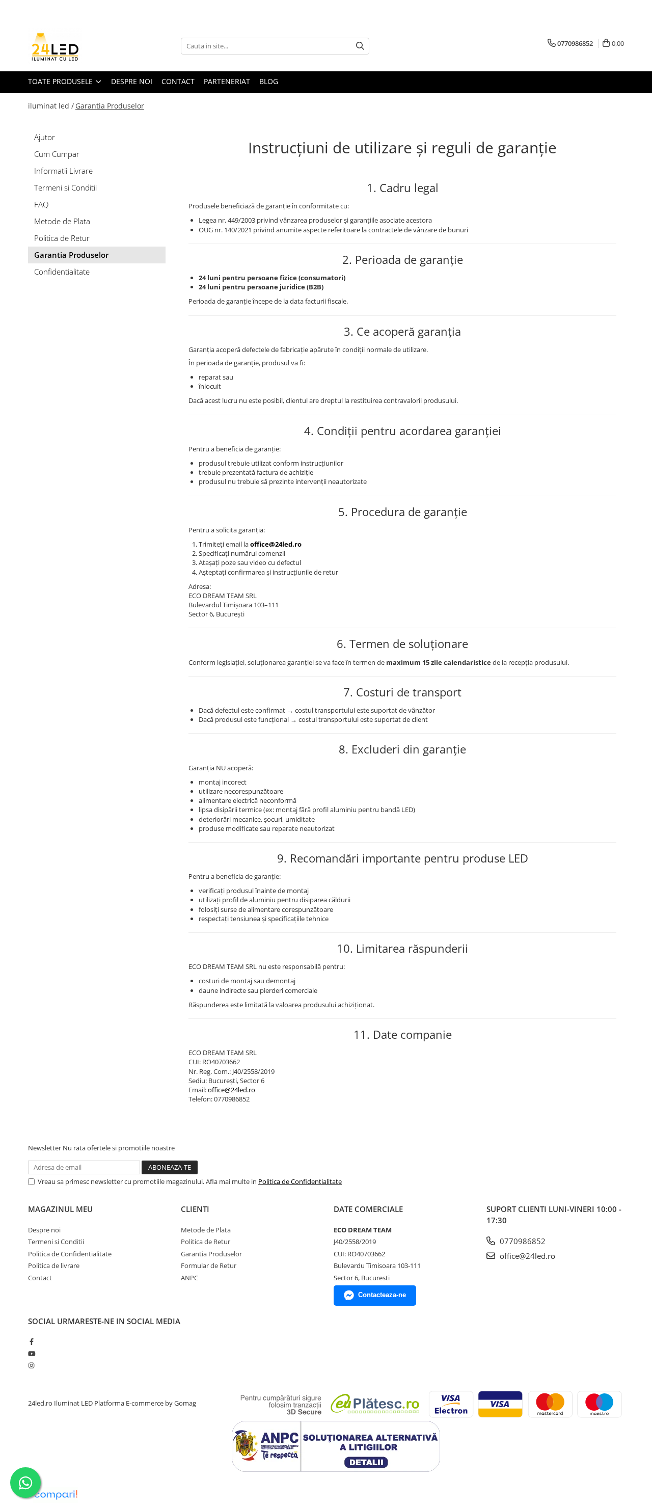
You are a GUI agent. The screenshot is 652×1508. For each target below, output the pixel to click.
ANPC (189, 1277)
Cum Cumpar (56, 154)
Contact (178, 81)
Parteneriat (227, 81)
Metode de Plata (62, 221)
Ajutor (44, 137)
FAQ (41, 204)
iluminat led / (51, 106)
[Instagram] (31, 1365)
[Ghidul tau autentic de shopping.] (55, 1495)
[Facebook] (31, 1341)
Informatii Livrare (63, 171)
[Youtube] (31, 1353)
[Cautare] (360, 46)
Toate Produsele (61, 81)
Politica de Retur (62, 238)
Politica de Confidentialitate (300, 1181)
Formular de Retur (208, 1265)
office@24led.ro (231, 1089)
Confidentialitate (62, 271)
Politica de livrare (53, 1265)
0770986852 (522, 1241)
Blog (268, 81)
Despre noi (131, 81)
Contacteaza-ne (382, 1295)
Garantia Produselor (109, 106)
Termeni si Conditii (65, 187)
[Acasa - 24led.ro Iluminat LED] (79, 46)
